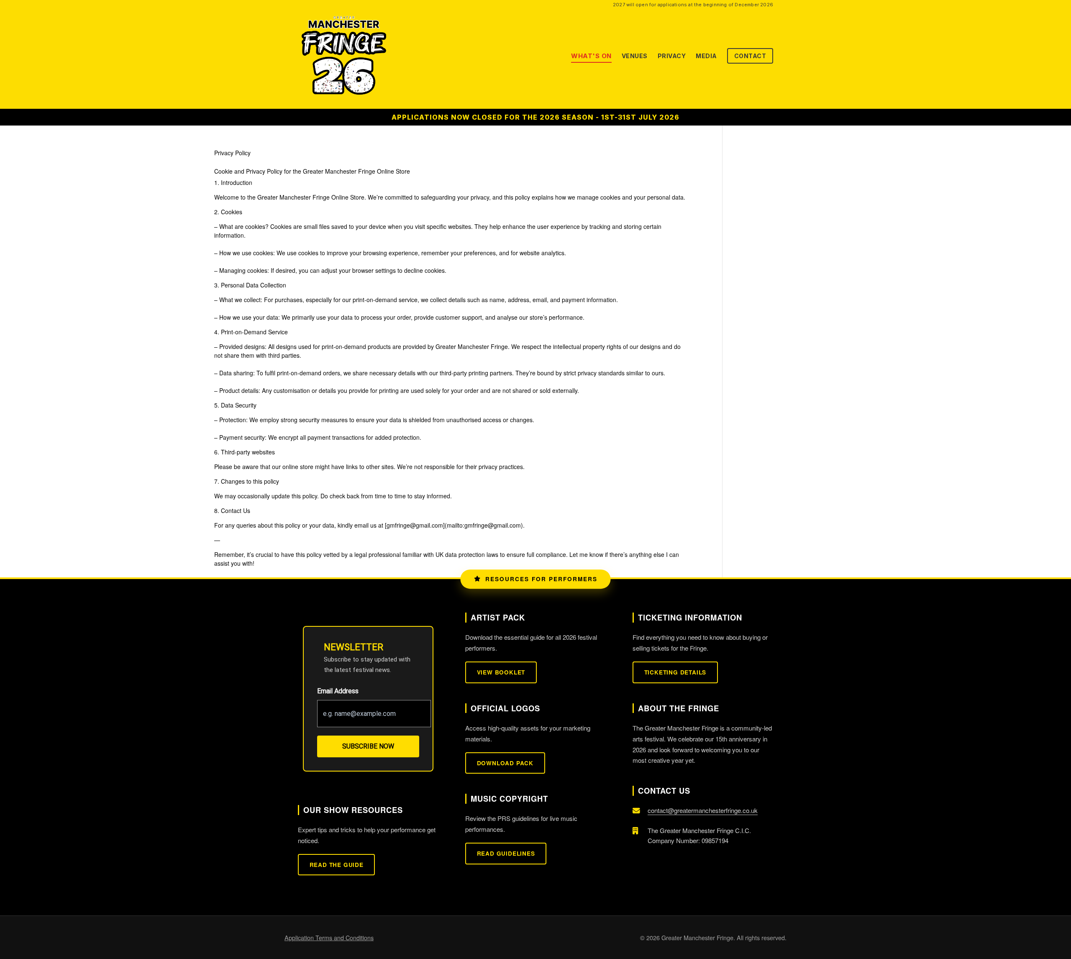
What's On (591, 56)
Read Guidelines (506, 853)
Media (706, 55)
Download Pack (505, 763)
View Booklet (501, 672)
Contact (750, 55)
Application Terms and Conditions (329, 937)
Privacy (672, 55)
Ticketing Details (675, 672)
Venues (635, 55)
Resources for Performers (541, 579)
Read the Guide (337, 865)
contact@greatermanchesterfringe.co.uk (703, 810)
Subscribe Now (368, 746)
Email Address (338, 691)
